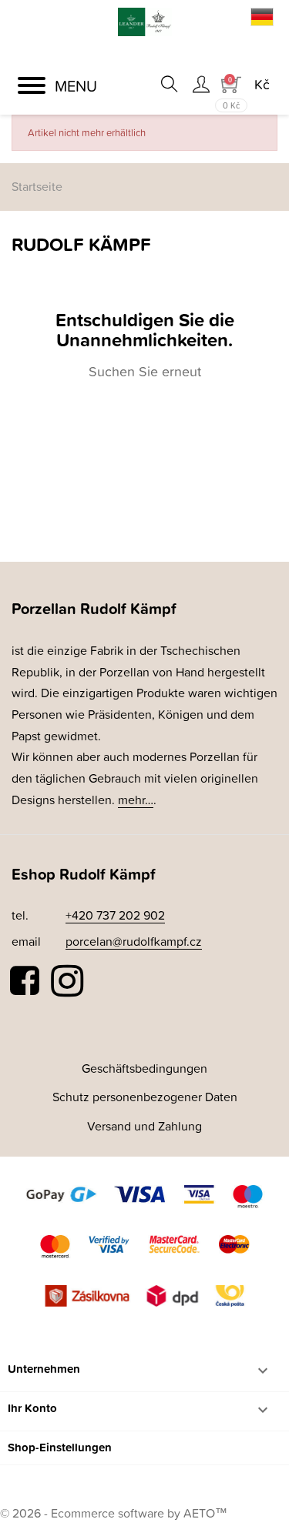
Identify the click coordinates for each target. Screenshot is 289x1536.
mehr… (135, 799)
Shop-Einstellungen (60, 1447)
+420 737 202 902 (115, 915)
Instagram (67, 981)
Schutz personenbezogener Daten (144, 1096)
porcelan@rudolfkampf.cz (134, 941)
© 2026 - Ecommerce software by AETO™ (113, 1512)
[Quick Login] (200, 84)
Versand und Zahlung (144, 1125)
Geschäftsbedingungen (144, 1068)
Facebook (25, 981)
